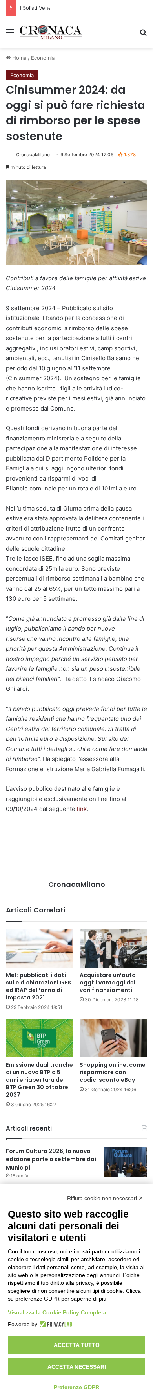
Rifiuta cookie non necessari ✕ (105, 1198)
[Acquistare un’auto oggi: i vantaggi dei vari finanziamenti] (113, 948)
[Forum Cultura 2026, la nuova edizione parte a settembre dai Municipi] (125, 1162)
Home (19, 58)
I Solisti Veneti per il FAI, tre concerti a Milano (75, 8)
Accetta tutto (77, 1345)
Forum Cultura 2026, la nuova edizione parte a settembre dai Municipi (51, 1159)
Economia (43, 58)
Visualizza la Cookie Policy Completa (57, 1312)
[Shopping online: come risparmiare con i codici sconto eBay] (113, 1038)
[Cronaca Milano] (51, 32)
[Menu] (10, 35)
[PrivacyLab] (54, 1324)
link (82, 808)
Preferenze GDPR (76, 1387)
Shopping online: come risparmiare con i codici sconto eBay (113, 1072)
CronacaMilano (33, 154)
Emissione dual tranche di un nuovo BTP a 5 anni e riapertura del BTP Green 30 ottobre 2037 (39, 1080)
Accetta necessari (76, 1367)
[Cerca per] (143, 35)
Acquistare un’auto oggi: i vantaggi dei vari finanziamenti (108, 982)
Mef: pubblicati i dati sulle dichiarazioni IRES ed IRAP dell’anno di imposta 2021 (38, 986)
